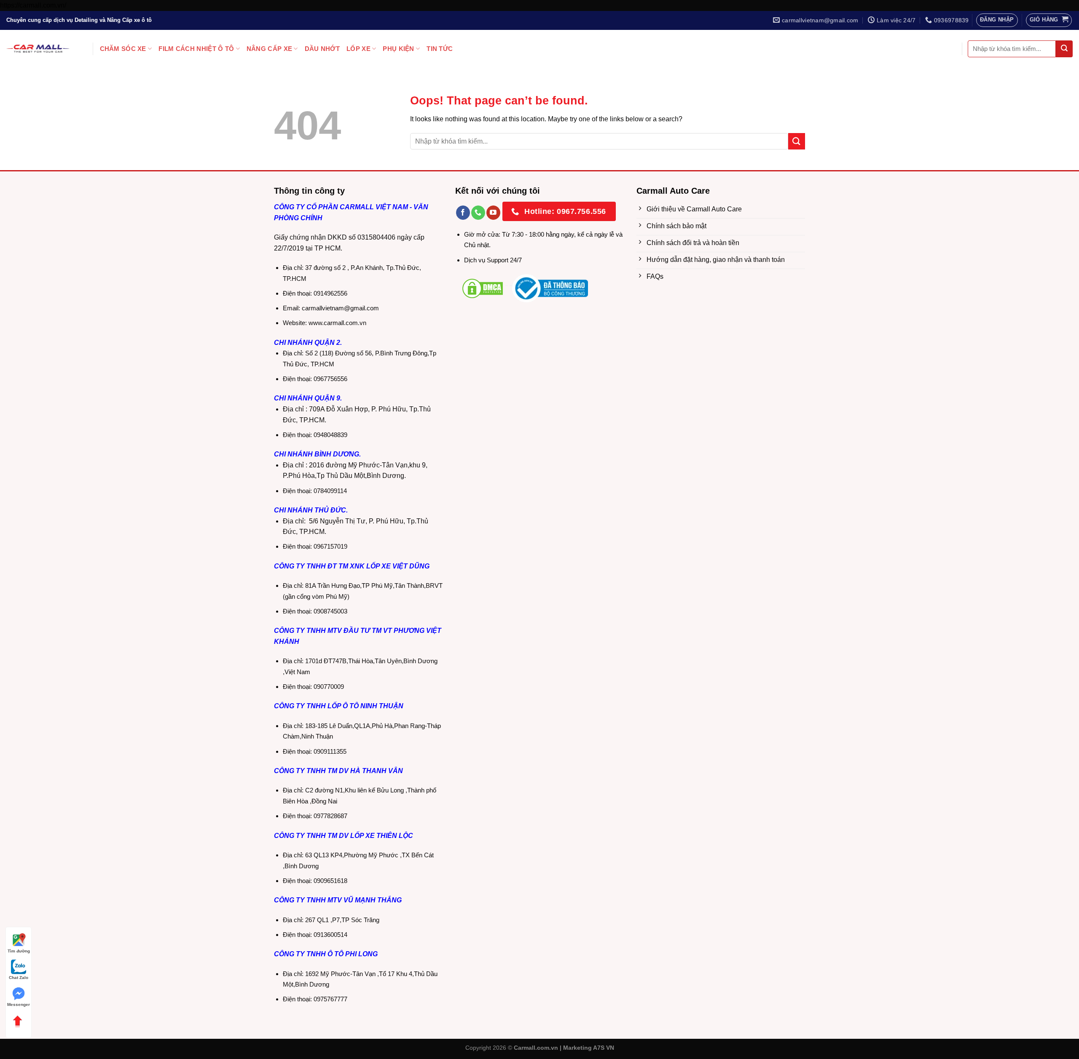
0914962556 (330, 293)
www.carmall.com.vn (337, 322)
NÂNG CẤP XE (269, 48)
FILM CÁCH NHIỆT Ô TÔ (196, 48)
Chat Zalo (18, 977)
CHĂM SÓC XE (123, 48)
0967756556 (330, 378)
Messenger (18, 1004)
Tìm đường (19, 951)
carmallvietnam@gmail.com (340, 308)
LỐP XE (358, 48)
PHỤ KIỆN (398, 48)
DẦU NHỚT (322, 48)
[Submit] (1064, 48)
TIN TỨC (440, 48)
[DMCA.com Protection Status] (483, 287)
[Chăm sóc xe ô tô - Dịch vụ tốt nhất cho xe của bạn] (38, 49)
